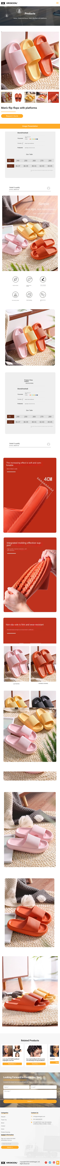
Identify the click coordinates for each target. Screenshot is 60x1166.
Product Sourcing (5, 1132)
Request (3, 1116)
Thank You (4, 1120)
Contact (3, 1126)
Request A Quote (12, 116)
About (2, 1123)
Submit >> (30, 1101)
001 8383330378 (37, 1119)
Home (2, 1129)
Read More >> (12, 1064)
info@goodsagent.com (39, 1116)
